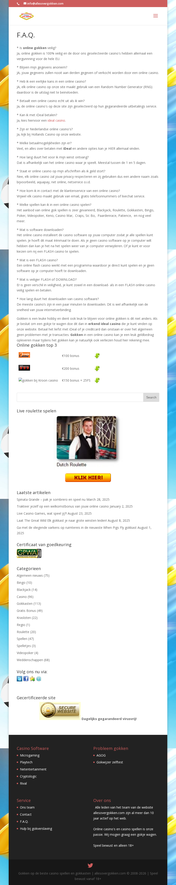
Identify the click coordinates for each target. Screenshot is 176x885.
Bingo (21, 582)
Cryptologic (28, 776)
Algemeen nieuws (30, 575)
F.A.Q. (24, 821)
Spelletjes (24, 646)
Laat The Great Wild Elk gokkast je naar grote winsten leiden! (62, 520)
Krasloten (24, 617)
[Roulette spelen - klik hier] (88, 481)
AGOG (101, 755)
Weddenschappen (30, 660)
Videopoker (25, 653)
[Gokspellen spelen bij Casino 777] (97, 368)
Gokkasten (25, 603)
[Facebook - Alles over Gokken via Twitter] (26, 680)
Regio (21, 625)
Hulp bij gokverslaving (36, 828)
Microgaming (29, 755)
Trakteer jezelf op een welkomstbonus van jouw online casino (63, 506)
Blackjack (24, 589)
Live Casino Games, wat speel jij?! (42, 513)
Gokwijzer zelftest (109, 762)
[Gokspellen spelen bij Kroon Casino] (97, 380)
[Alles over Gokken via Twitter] (19, 680)
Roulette (23, 632)
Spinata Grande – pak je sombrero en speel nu (51, 499)
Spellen (22, 638)
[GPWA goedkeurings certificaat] (29, 557)
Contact (26, 814)
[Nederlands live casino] (97, 356)
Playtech (26, 762)
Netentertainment (33, 769)
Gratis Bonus (26, 610)
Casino (22, 596)
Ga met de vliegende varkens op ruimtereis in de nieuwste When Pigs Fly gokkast (77, 527)
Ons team (27, 807)
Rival (23, 783)
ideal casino (56, 120)
